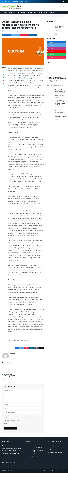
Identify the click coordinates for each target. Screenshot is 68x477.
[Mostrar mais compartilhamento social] (39, 35)
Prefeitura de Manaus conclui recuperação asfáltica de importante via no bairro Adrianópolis (60, 103)
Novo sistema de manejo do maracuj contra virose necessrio (59, 27)
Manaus (23, 12)
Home (3, 1)
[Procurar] (66, 12)
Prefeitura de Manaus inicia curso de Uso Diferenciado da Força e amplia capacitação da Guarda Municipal (38, 448)
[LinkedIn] (3, 77)
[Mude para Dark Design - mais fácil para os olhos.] (64, 12)
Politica (45, 12)
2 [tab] (55, 34)
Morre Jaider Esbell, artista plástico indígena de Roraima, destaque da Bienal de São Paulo (9, 376)
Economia (29, 12)
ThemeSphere (23, 470)
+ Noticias (51, 12)
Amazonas (11, 12)
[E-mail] (3, 83)
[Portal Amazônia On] (12, 7)
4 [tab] (58, 34)
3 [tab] (56, 34)
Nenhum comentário (23, 31)
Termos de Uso (14, 1)
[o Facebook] (3, 71)
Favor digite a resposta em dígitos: (11, 420)
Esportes (35, 12)
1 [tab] (54, 34)
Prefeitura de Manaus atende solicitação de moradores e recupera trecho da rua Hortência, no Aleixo (60, 92)
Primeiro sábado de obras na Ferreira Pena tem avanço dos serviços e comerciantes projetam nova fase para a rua (60, 114)
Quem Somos (7, 1)
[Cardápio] (2, 12)
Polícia (40, 12)
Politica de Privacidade (23, 1)
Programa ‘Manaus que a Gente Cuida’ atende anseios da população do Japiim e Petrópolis (57, 79)
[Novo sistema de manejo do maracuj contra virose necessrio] (50, 26)
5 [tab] (36, 457)
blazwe (12, 470)
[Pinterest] (3, 80)
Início (5, 15)
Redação (8, 31)
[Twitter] (3, 74)
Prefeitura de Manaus (24, 78)
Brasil (17, 12)
